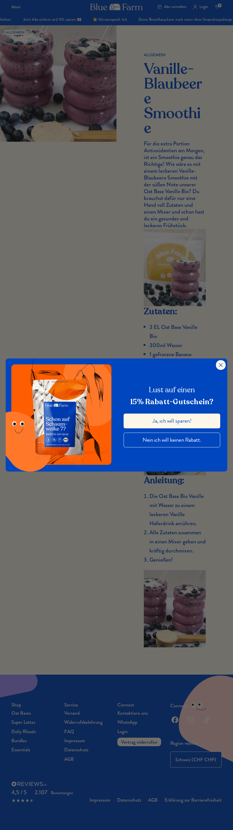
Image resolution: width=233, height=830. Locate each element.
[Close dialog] (221, 365)
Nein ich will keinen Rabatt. (172, 440)
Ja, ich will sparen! (172, 421)
